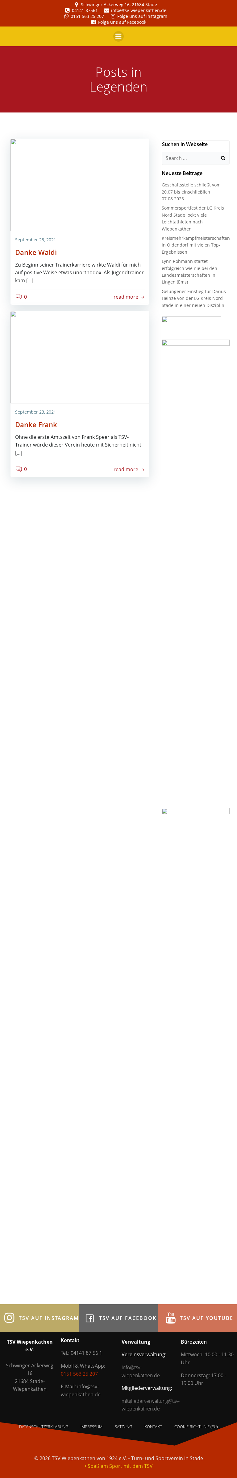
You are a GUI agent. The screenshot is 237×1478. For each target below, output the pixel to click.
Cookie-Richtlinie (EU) (196, 1426)
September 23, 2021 (35, 240)
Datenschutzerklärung (43, 1426)
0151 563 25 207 (79, 1373)
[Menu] (118, 36)
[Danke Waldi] (79, 184)
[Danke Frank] (79, 356)
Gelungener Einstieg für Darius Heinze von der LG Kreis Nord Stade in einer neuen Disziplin (194, 298)
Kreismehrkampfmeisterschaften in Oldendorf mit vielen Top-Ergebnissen (196, 245)
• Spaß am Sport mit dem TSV (119, 1466)
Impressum (91, 1426)
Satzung (123, 1426)
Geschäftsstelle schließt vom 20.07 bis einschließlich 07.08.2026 (191, 192)
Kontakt (153, 1426)
